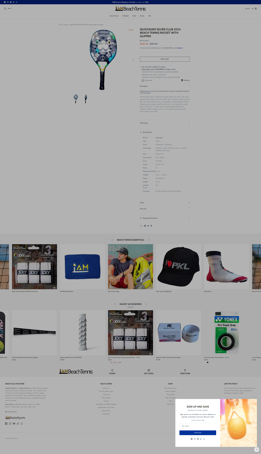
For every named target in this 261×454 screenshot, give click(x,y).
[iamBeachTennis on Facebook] (191, 439)
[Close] (254, 401)
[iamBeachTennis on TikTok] (201, 439)
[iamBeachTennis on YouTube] (198, 439)
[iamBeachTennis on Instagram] (195, 439)
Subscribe (197, 433)
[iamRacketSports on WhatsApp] (204, 439)
